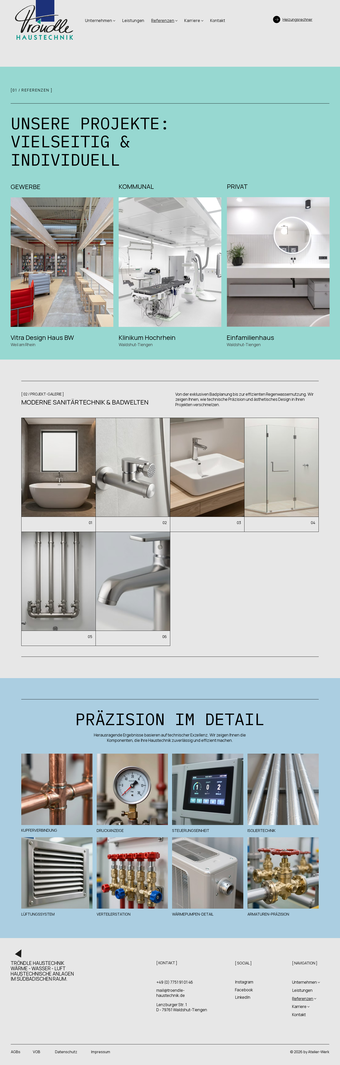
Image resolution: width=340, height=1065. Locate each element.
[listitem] (59, 475)
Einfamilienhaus (250, 337)
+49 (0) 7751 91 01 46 (174, 982)
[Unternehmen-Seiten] (114, 21)
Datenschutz (66, 1051)
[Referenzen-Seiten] (176, 21)
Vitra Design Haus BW (42, 337)
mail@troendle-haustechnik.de (170, 993)
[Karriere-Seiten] (202, 21)
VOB (36, 1051)
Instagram (244, 982)
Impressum (100, 1051)
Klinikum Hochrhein (148, 337)
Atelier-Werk (318, 1051)
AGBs (15, 1051)
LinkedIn (242, 997)
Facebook (244, 989)
